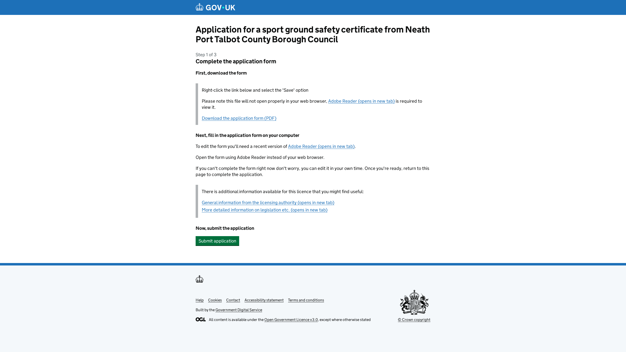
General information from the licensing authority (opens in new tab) (268, 202)
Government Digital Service (238, 310)
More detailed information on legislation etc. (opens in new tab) (264, 210)
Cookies (215, 300)
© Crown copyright (414, 319)
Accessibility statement (264, 300)
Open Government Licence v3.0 (291, 319)
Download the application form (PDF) (239, 118)
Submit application (217, 241)
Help (200, 300)
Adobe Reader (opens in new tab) (361, 101)
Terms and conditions (306, 300)
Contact (233, 300)
